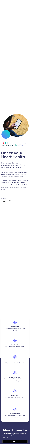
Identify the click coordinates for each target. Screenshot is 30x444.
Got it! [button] (15, 441)
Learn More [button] (6, 437)
